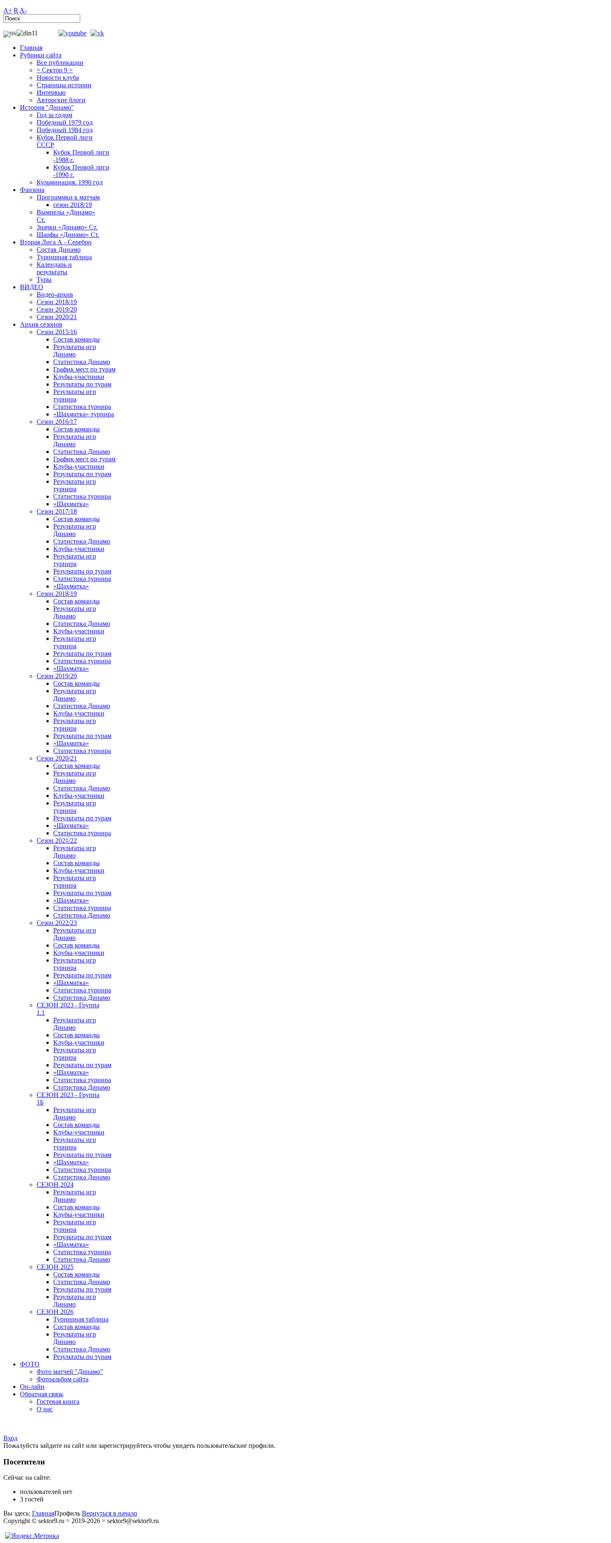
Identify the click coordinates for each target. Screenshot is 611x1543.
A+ (7, 10)
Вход (10, 1438)
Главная (43, 1513)
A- (23, 10)
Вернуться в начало (109, 1513)
